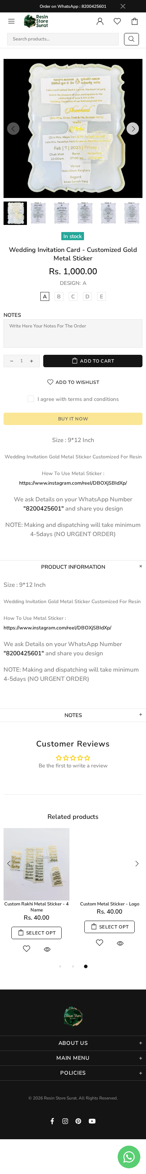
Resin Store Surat (36, 21)
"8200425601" (43, 509)
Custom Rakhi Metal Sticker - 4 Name (36, 907)
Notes (12, 315)
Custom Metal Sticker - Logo (109, 904)
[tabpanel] (36, 895)
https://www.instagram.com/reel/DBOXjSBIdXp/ (73, 483)
